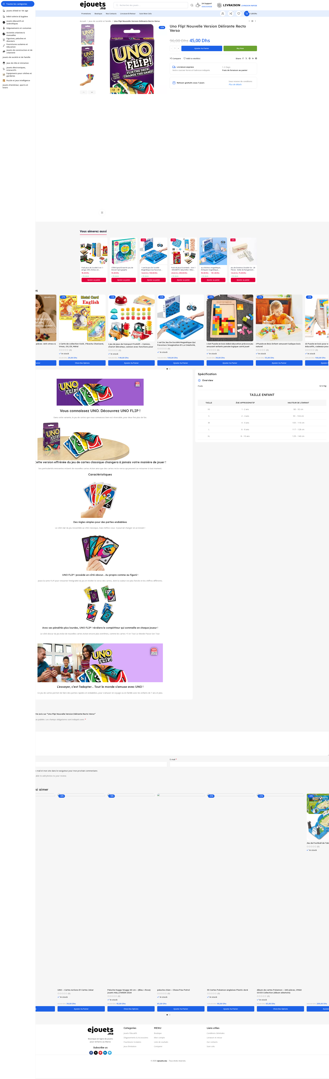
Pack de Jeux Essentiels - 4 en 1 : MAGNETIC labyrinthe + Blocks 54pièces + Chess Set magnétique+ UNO (183, 269)
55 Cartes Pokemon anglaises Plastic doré (227, 990)
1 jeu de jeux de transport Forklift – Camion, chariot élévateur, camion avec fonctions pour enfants (130, 347)
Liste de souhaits (161, 1042)
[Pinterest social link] (249, 58)
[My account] (223, 13)
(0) (70, 350)
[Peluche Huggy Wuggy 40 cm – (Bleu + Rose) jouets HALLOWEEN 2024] (131, 890)
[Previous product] (249, 21)
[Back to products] (252, 21)
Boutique (158, 1033)
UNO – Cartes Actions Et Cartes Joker (76, 990)
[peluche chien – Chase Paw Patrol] (180, 890)
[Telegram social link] (256, 58)
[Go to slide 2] (169, 369)
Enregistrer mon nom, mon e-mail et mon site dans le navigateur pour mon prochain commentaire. (54, 770)
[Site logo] (93, 5)
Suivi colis (211, 1046)
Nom (11, 759)
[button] (84, 92)
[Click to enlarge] (102, 212)
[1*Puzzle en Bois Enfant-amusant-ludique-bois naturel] (279, 318)
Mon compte (159, 1037)
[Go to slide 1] (167, 369)
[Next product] (255, 21)
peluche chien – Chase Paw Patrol (173, 990)
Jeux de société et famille (100, 21)
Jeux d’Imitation (130, 1046)
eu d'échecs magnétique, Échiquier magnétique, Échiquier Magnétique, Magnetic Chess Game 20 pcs (212, 269)
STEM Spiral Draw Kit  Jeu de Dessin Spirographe (122, 269)
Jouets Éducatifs (130, 1033)
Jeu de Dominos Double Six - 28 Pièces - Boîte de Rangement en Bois (243, 269)
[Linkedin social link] (252, 58)
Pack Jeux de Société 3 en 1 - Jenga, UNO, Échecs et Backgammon (93, 269)
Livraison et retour (214, 1037)
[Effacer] (184, 5)
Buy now (240, 48)
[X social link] (246, 58)
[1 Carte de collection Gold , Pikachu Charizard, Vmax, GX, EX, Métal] (82, 318)
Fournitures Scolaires (132, 1042)
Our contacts (212, 1042)
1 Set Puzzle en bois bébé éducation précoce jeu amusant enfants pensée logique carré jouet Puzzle (230, 346)
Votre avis (13, 729)
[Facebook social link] (243, 58)
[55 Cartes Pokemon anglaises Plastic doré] (230, 890)
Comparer (158, 1046)
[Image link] (100, 1030)
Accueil (83, 21)
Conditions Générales (216, 1033)
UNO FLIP (129, 410)
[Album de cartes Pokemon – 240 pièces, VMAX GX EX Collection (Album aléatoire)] (280, 890)
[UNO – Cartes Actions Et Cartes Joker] (81, 890)
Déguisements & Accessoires (136, 1037)
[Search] (192, 5)
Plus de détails (235, 84)
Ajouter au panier (201, 48)
